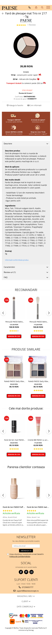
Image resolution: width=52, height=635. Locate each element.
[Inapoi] (2, 13)
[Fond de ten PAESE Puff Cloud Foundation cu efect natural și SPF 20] (14, 489)
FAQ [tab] (5, 277)
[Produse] (48, 8)
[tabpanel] (26, 45)
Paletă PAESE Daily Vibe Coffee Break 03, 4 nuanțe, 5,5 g (14, 381)
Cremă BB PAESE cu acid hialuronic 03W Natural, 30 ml (38, 440)
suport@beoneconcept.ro (27, 590)
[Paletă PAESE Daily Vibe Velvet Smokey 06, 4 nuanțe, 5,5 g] (38, 367)
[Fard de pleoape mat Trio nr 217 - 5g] (26, 45)
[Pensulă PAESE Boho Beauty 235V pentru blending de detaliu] (13, 307)
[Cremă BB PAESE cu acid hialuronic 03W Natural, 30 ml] (38, 425)
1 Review (31, 24)
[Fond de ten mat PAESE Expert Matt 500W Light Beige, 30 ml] (13, 425)
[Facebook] (21, 572)
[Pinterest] (26, 572)
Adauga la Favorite (16, 105)
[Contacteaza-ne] (29, 7)
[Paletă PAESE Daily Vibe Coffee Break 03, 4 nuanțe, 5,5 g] (13, 367)
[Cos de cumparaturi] (36, 7)
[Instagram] (31, 572)
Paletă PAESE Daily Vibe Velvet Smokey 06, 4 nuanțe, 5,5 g (38, 381)
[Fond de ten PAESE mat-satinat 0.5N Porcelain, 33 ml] (38, 489)
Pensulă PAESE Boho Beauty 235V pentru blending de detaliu (14, 321)
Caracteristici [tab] (9, 267)
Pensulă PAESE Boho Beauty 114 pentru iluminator (38, 321)
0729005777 (27, 587)
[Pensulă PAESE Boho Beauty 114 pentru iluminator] (38, 307)
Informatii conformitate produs (17, 260)
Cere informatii (35, 105)
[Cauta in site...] (42, 7)
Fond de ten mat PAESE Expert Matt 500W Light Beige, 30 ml (14, 440)
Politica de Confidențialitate (19, 556)
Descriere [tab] (8, 143)
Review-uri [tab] (10, 272)
